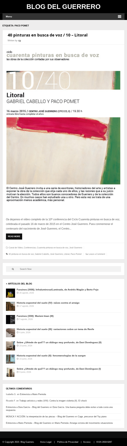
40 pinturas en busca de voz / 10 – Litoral (48, 35)
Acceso (86, 442)
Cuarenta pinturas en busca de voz (52, 248)
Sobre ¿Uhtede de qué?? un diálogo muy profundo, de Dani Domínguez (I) (59, 368)
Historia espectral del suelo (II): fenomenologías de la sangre (51, 355)
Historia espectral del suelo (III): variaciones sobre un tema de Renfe (55, 329)
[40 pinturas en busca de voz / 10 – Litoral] (63, 129)
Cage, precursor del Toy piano (92, 416)
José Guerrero (75, 248)
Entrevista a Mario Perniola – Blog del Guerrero (28, 423)
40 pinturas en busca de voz (21, 254)
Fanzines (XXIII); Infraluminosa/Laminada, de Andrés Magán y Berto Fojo (58, 289)
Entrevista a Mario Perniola (33, 394)
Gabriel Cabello (42, 254)
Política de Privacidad (67, 442)
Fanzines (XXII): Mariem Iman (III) (35, 316)
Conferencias (30, 248)
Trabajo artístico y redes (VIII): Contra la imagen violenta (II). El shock (53, 400)
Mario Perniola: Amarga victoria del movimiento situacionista (84, 423)
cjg (19, 40)
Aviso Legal (45, 442)
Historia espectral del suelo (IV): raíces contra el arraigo (48, 302)
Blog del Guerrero (63, 6)
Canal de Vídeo (16, 248)
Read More (15, 237)
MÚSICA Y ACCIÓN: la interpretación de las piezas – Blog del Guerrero (40, 416)
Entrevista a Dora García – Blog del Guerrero (27, 407)
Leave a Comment (96, 254)
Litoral (67, 254)
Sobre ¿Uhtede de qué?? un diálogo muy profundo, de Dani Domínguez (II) (59, 342)
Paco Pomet (76, 254)
